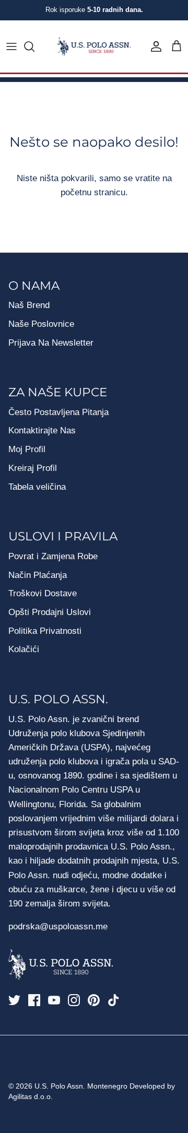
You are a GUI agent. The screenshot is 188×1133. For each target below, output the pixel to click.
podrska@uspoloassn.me (58, 926)
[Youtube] (54, 1000)
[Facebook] (34, 1000)
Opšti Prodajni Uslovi (49, 612)
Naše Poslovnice (41, 324)
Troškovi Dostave (42, 593)
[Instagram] (74, 1000)
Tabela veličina (37, 487)
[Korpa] (176, 46)
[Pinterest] (94, 1000)
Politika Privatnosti (44, 631)
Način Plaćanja (37, 575)
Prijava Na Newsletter (50, 343)
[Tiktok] (114, 1000)
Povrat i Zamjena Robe (53, 556)
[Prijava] (153, 46)
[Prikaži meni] (11, 46)
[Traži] (34, 46)
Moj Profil (26, 449)
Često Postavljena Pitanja (58, 412)
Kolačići (23, 649)
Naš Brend (29, 305)
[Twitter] (14, 1000)
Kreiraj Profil (32, 468)
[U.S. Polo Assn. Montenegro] (94, 46)
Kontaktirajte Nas (42, 430)
